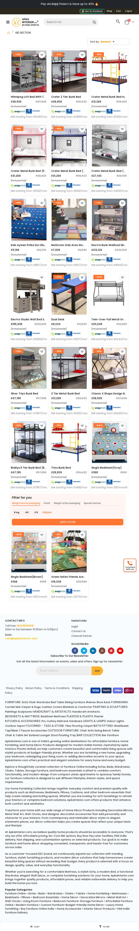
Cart (118, 11)
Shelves (91, 702)
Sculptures (25, 711)
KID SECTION (23, 32)
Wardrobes (54, 893)
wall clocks (33, 814)
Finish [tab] (47, 503)
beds (110, 767)
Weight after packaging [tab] (67, 503)
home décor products (40, 745)
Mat (18, 707)
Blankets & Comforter (77, 707)
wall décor (38, 875)
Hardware (75, 721)
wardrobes (122, 767)
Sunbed (34, 735)
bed (113, 872)
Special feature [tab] (92, 503)
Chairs (69, 893)
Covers (57, 707)
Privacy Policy (14, 688)
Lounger (44, 735)
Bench (107, 730)
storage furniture (36, 770)
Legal (74, 626)
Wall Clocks (13, 901)
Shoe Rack (103, 702)
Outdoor (10, 726)
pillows (64, 792)
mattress (71, 872)
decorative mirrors (120, 810)
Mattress (60, 716)
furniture (113, 741)
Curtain (10, 707)
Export (21, 726)
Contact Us (78, 631)
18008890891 (25, 626)
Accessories (39, 730)
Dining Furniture (75, 702)
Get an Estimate (94, 11)
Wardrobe (43, 702)
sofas (102, 767)
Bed (53, 702)
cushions (77, 792)
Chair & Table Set (16, 735)
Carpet (88, 726)
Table (60, 702)
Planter (99, 716)
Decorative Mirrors (93, 897)
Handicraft (79, 711)
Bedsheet (47, 716)
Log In (128, 11)
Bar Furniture (110, 735)
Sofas (32, 893)
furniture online (74, 767)
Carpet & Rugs (31, 707)
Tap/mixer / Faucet (17, 730)
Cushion (46, 707)
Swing (98, 730)
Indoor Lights (115, 721)
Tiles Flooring (74, 726)
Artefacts (93, 711)
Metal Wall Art (117, 897)
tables (19, 770)
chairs (9, 770)
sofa (92, 872)
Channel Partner (81, 636)
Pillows (26, 897)
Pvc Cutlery (48, 721)
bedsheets (52, 792)
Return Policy (34, 688)
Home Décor (70, 897)
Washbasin (121, 726)
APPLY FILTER (67, 522)
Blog (109, 11)
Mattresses (119, 893)
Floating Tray (67, 735)
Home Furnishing (98, 893)
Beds (41, 893)
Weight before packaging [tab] (26, 503)
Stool (54, 735)
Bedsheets (12, 897)
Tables (80, 893)
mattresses (36, 792)
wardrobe (12, 875)
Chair (32, 702)
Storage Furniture (91, 901)
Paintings (11, 711)
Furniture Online (15, 893)
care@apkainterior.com (21, 638)
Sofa (25, 702)
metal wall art (14, 814)
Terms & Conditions (57, 688)
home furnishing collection (29, 788)
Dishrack (62, 721)
